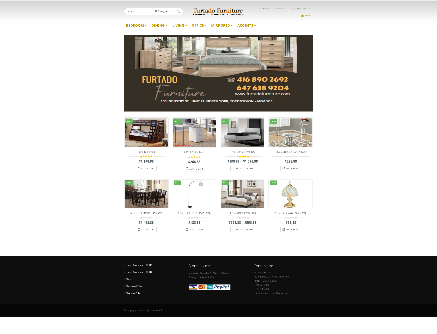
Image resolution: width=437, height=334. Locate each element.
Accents (245, 25)
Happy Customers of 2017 (139, 272)
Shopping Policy (134, 286)
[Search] (179, 11)
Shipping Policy (133, 293)
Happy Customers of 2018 (139, 265)
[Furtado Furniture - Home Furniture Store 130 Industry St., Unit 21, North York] (218, 12)
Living (178, 25)
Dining (158, 25)
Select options (244, 168)
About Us (266, 8)
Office (198, 25)
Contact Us (282, 8)
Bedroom (135, 25)
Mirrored (220, 25)
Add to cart (148, 168)
